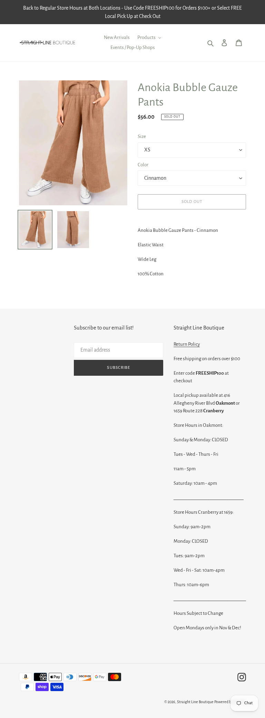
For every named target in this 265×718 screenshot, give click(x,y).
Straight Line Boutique (195, 702)
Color (143, 164)
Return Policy (187, 344)
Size (142, 136)
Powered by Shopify (230, 702)
